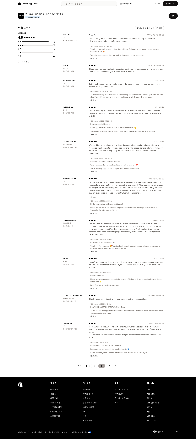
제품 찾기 (54, 394)
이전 (79, 366)
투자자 (149, 398)
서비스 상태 (152, 420)
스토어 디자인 (56, 407)
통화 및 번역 (88, 420)
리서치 (117, 402)
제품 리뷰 (86, 398)
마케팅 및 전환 (56, 411)
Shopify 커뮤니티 (122, 398)
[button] (151, 28)
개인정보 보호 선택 (80, 432)
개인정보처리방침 (51, 432)
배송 (84, 416)
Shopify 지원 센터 (122, 389)
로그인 (157, 3)
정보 (149, 389)
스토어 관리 (55, 416)
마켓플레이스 (88, 394)
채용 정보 (151, 394)
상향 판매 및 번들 (90, 402)
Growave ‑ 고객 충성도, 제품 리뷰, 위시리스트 (44, 14)
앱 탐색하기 (125, 3)
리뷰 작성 (23, 62)
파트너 (149, 407)
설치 (173, 16)
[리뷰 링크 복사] (74, 35)
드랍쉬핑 (86, 389)
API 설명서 (119, 394)
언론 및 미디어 (153, 402)
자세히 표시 (94, 58)
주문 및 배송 (55, 402)
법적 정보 (151, 416)
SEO (84, 411)
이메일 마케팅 (88, 407)
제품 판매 (54, 398)
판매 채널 (54, 389)
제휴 (149, 411)
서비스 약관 (37, 432)
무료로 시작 (170, 3)
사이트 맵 (65, 432)
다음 (116, 366)
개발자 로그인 (23, 432)
